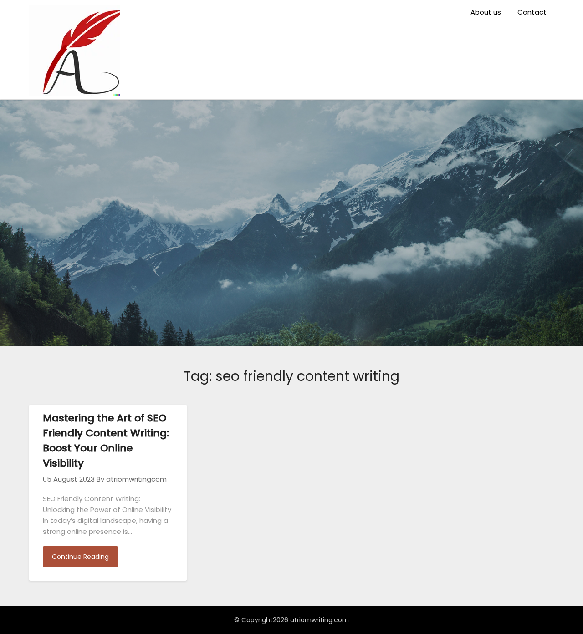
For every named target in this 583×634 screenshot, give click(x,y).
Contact (532, 12)
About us (485, 12)
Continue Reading (80, 556)
